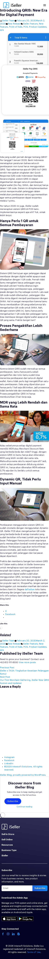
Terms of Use (34, 952)
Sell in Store (8, 834)
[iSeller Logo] (12, 5)
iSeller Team (8, 21)
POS (25, 27)
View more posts (27, 662)
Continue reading (24, 807)
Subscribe (12, 801)
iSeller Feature (30, 24)
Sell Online (7, 840)
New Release (14, 24)
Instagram (9, 757)
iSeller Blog (6, 775)
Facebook (9, 760)
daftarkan (30, 589)
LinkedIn (8, 764)
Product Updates (38, 27)
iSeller (5, 856)
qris (2, 30)
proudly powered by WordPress (29, 775)
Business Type (9, 850)
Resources (7, 845)
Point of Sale (15, 27)
